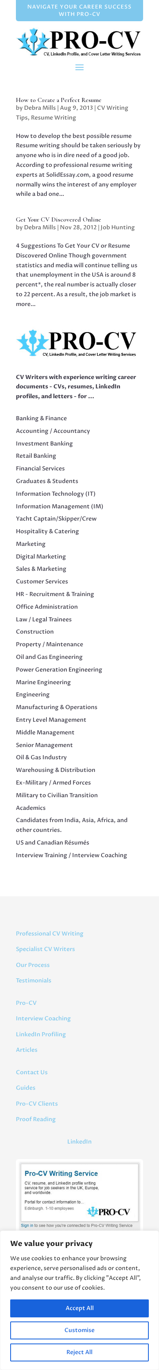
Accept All (80, 1308)
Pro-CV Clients (37, 1104)
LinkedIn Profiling (41, 1034)
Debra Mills (40, 108)
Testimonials (33, 980)
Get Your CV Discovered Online (58, 219)
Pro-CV (26, 1003)
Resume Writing (53, 118)
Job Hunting (118, 227)
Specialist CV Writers (45, 949)
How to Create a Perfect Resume (59, 100)
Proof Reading (36, 1119)
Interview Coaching (43, 1018)
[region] (79, 1300)
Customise (79, 1330)
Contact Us (32, 1072)
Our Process (33, 965)
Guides (25, 1088)
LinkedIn (79, 1142)
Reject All (79, 1352)
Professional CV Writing (50, 934)
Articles (27, 1050)
